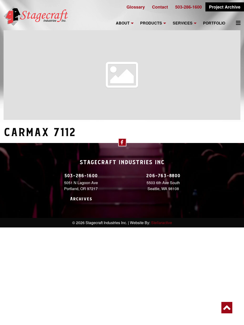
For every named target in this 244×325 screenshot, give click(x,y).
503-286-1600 (188, 7)
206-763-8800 (163, 176)
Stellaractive (161, 222)
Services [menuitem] (183, 23)
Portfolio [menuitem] (214, 23)
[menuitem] (235, 22)
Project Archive (224, 7)
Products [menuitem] (151, 23)
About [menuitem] (123, 23)
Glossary (136, 7)
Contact (160, 7)
